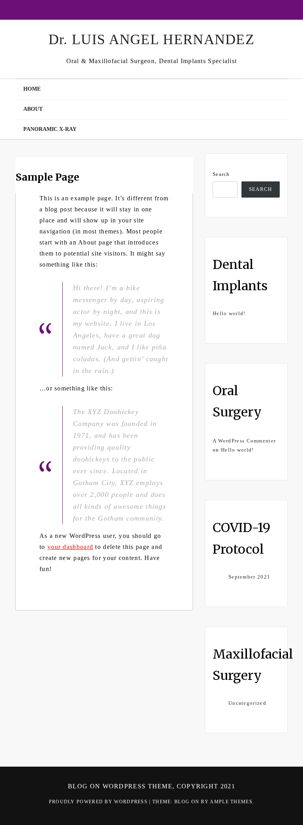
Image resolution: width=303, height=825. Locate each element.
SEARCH (260, 189)
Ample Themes (231, 801)
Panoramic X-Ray (50, 129)
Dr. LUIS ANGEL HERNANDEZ (151, 39)
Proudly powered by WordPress (99, 801)
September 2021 (249, 577)
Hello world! (229, 313)
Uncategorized (247, 703)
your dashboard (70, 546)
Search (221, 174)
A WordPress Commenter (244, 441)
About (33, 109)
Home (32, 89)
